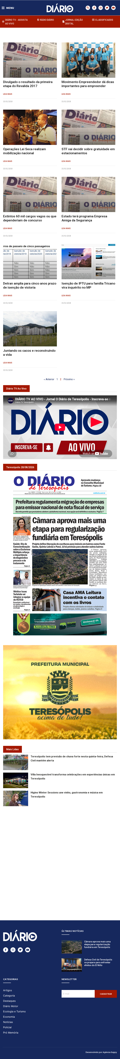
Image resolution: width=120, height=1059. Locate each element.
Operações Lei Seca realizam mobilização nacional (24, 151)
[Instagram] (100, 8)
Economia (9, 1016)
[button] (88, 8)
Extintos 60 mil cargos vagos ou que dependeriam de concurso (29, 218)
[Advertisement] (61, 831)
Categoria (9, 995)
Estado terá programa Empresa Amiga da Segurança (84, 218)
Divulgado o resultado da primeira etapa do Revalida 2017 (27, 84)
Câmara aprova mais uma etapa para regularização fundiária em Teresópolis (97, 944)
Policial (7, 1027)
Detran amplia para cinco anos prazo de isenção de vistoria (29, 285)
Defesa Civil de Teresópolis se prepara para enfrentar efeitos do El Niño (98, 962)
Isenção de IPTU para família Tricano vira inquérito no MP (88, 285)
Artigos (7, 990)
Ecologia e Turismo (14, 1011)
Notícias (8, 1022)
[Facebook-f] (94, 8)
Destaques (9, 1000)
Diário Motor (10, 1006)
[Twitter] (107, 8)
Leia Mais (7, 94)
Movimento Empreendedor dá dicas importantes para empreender (88, 84)
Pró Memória (10, 1032)
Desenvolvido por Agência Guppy (101, 1052)
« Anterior (49, 379)
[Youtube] (113, 8)
